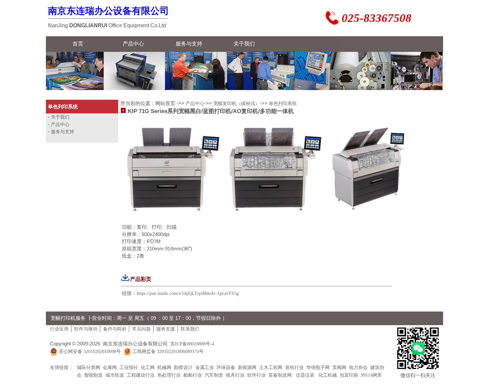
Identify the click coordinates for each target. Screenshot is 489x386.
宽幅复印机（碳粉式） (236, 103)
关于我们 (60, 117)
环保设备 (226, 367)
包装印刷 (349, 375)
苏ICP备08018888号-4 (192, 343)
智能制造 (93, 375)
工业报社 (128, 367)
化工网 (148, 367)
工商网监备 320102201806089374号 (168, 351)
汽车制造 (214, 375)
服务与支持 (62, 131)
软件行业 (256, 375)
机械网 (164, 367)
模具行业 (235, 375)
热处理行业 (169, 375)
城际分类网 (88, 367)
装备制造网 (280, 375)
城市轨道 (114, 375)
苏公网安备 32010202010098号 (90, 351)
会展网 (110, 367)
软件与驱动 (85, 328)
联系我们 (190, 328)
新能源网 (247, 367)
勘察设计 (183, 367)
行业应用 (59, 328)
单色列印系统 (283, 103)
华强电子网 (318, 367)
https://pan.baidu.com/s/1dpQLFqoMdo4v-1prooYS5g (188, 293)
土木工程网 (270, 367)
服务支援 (165, 328)
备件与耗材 (114, 328)
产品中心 (60, 124)
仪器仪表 (304, 375)
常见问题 (141, 328)
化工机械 (327, 375)
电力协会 (358, 367)
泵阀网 (339, 367)
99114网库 (371, 375)
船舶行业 (192, 375)
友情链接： (61, 367)
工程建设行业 (141, 375)
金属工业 (204, 367)
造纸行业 (294, 367)
